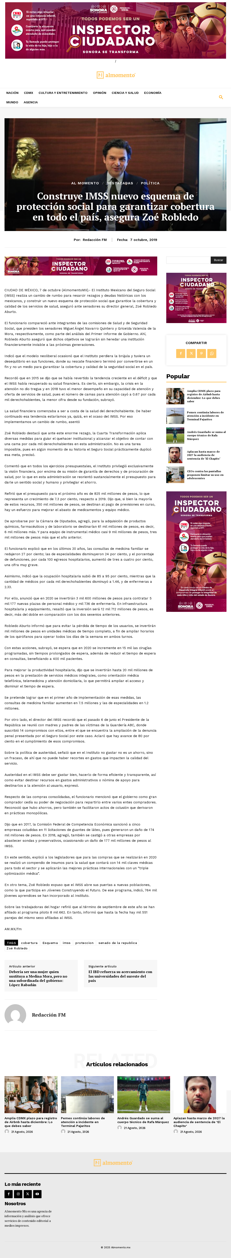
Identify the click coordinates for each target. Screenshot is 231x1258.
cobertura (29, 943)
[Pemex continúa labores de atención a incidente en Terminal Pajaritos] (175, 416)
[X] (191, 353)
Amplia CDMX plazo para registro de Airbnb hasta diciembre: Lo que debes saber (203, 396)
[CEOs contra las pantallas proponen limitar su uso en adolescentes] (175, 475)
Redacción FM (95, 240)
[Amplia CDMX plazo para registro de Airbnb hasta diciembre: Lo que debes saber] (175, 396)
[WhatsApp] (211, 353)
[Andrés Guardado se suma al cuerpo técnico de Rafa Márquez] (175, 435)
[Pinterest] (201, 353)
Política (150, 183)
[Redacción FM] (15, 1015)
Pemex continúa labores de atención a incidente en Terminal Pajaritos (205, 416)
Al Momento (85, 183)
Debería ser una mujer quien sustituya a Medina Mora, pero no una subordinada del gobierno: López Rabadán (38, 978)
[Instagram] (18, 1194)
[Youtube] (37, 1194)
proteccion (84, 943)
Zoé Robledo (17, 948)
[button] (202, 97)
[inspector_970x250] (115, 30)
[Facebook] (180, 353)
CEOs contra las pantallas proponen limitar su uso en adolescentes (205, 474)
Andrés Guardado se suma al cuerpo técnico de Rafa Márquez (206, 435)
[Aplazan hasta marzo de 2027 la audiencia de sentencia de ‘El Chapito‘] (175, 455)
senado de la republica (118, 943)
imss (66, 943)
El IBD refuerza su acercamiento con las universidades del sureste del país (120, 976)
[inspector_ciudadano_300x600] (196, 611)
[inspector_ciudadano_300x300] (196, 322)
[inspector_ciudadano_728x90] (81, 274)
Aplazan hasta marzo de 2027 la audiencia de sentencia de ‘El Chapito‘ (203, 455)
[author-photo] (7, 1131)
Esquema (50, 943)
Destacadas (120, 183)
